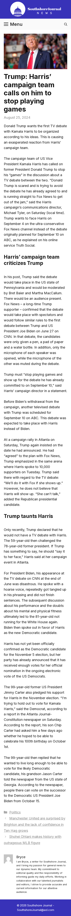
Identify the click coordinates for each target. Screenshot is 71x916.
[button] (65, 24)
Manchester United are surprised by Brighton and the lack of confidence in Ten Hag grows (34, 824)
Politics (15, 812)
